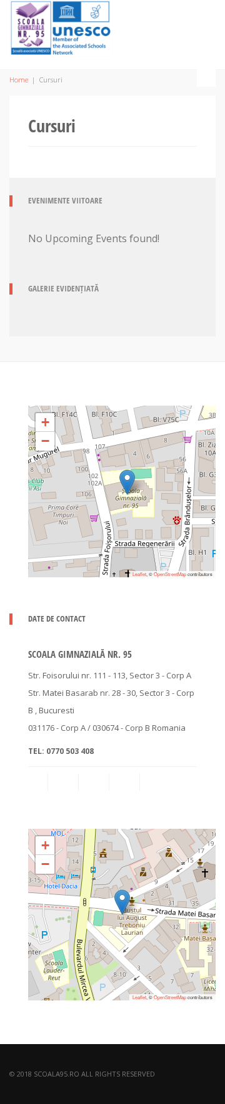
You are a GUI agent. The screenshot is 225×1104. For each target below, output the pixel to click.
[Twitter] (156, 782)
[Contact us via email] (38, 782)
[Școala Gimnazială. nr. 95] (60, 26)
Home (18, 79)
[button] (127, 482)
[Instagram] (125, 782)
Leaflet (139, 573)
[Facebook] (95, 782)
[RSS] (64, 782)
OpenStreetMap (170, 573)
